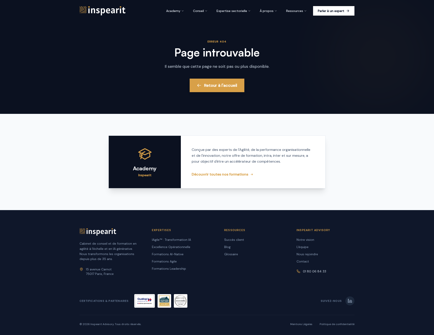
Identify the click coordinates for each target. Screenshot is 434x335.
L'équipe (303, 247)
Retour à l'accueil (220, 85)
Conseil (198, 11)
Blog (227, 247)
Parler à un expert (331, 11)
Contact (303, 261)
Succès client (234, 240)
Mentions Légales (301, 324)
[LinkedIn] (349, 300)
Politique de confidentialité (337, 324)
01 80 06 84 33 (314, 271)
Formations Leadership (169, 269)
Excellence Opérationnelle (171, 247)
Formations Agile (164, 261)
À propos (267, 11)
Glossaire (231, 254)
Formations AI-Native (168, 254)
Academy (173, 11)
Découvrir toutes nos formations (220, 174)
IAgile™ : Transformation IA (171, 240)
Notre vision (305, 240)
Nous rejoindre (307, 254)
